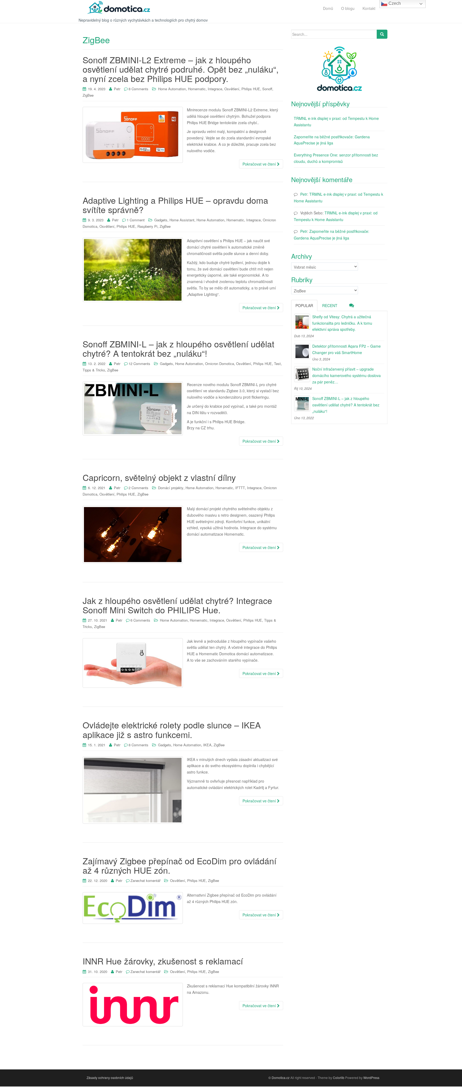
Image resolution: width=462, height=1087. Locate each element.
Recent (329, 305)
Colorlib (338, 1077)
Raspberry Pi (147, 226)
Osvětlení (231, 88)
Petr (117, 88)
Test (277, 363)
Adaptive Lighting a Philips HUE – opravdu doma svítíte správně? (175, 204)
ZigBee (88, 95)
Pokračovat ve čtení (259, 164)
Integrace (215, 88)
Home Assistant (182, 219)
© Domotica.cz (279, 1077)
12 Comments (139, 363)
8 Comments (138, 88)
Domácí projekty (170, 487)
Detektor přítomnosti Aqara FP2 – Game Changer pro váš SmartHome (346, 349)
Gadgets (160, 219)
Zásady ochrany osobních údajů (110, 1077)
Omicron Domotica (219, 363)
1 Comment (136, 219)
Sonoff (267, 88)
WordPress (371, 1077)
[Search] (382, 34)
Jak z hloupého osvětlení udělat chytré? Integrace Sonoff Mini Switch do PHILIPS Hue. (177, 605)
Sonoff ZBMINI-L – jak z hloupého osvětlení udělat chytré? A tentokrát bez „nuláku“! (178, 348)
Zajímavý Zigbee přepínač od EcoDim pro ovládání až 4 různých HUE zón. (179, 865)
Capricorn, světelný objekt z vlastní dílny (159, 477)
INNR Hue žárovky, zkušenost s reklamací (163, 961)
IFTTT (240, 487)
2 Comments (138, 487)
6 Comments (140, 620)
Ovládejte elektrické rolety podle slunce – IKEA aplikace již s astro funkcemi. (172, 729)
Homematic (197, 88)
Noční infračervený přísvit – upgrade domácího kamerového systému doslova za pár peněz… (346, 375)
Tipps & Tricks (94, 369)
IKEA (207, 744)
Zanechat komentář (145, 880)
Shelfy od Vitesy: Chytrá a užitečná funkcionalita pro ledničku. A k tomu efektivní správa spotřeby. (342, 323)
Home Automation (172, 88)
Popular (304, 305)
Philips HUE (250, 88)
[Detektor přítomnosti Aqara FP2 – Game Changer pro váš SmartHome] (302, 351)
